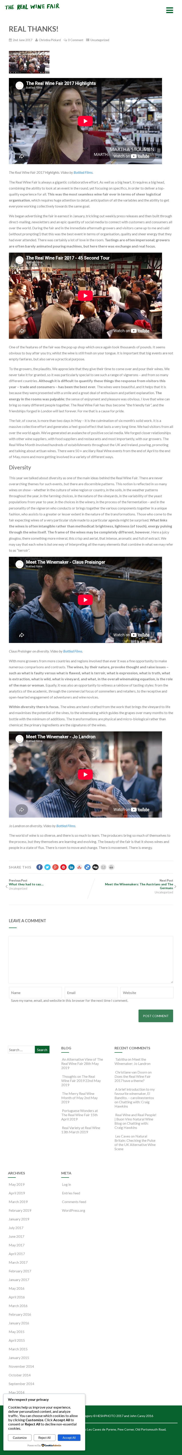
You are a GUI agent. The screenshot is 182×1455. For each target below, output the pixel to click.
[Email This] (103, 867)
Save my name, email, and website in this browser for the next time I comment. (69, 1000)
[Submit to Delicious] (87, 867)
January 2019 (19, 1219)
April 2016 (17, 1297)
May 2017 (16, 1245)
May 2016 (16, 1288)
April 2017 (17, 1253)
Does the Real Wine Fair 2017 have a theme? (133, 1078)
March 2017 (18, 1262)
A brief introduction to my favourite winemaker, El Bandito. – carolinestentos (135, 1093)
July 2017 (16, 1227)
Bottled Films (83, 172)
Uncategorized (99, 40)
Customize (20, 1437)
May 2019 (16, 1184)
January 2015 (19, 1357)
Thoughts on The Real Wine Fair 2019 (78, 1078)
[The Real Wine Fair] (32, 11)
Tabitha (121, 1059)
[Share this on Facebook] (39, 867)
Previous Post (26, 882)
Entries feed (71, 1193)
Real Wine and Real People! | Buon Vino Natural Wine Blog (135, 1119)
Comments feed (74, 1202)
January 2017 (19, 1279)
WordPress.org (73, 1210)
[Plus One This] (55, 867)
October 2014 (20, 1375)
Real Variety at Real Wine (81, 1128)
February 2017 (20, 1271)
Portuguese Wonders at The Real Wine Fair (79, 1112)
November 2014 (21, 1366)
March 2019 (18, 1202)
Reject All (44, 1437)
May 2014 (16, 1392)
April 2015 (17, 1340)
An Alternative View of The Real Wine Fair (82, 1061)
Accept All (69, 1437)
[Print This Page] (111, 867)
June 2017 (16, 1236)
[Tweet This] (47, 867)
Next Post (139, 884)
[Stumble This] (79, 867)
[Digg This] (95, 867)
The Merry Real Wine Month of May (77, 1095)
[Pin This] (63, 867)
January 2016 (19, 1323)
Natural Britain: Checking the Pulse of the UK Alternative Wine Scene (135, 1142)
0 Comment (75, 40)
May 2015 (16, 1331)
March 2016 (18, 1305)
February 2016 (20, 1314)
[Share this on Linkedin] (71, 867)
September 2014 (21, 1383)
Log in (66, 1184)
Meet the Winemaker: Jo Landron (132, 1061)
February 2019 (20, 1210)
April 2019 (17, 1193)
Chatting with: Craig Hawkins (131, 1125)
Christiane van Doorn (131, 1072)
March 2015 (18, 1349)
